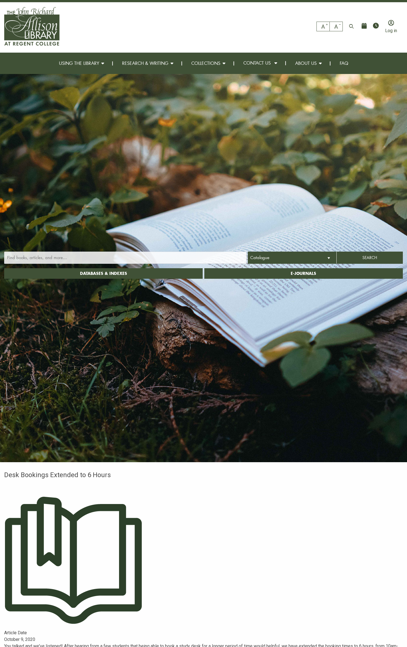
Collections (205, 63)
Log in (391, 30)
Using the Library (79, 63)
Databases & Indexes (103, 273)
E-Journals (303, 273)
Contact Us (257, 63)
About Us (306, 63)
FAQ (344, 63)
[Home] (32, 26)
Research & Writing (145, 63)
